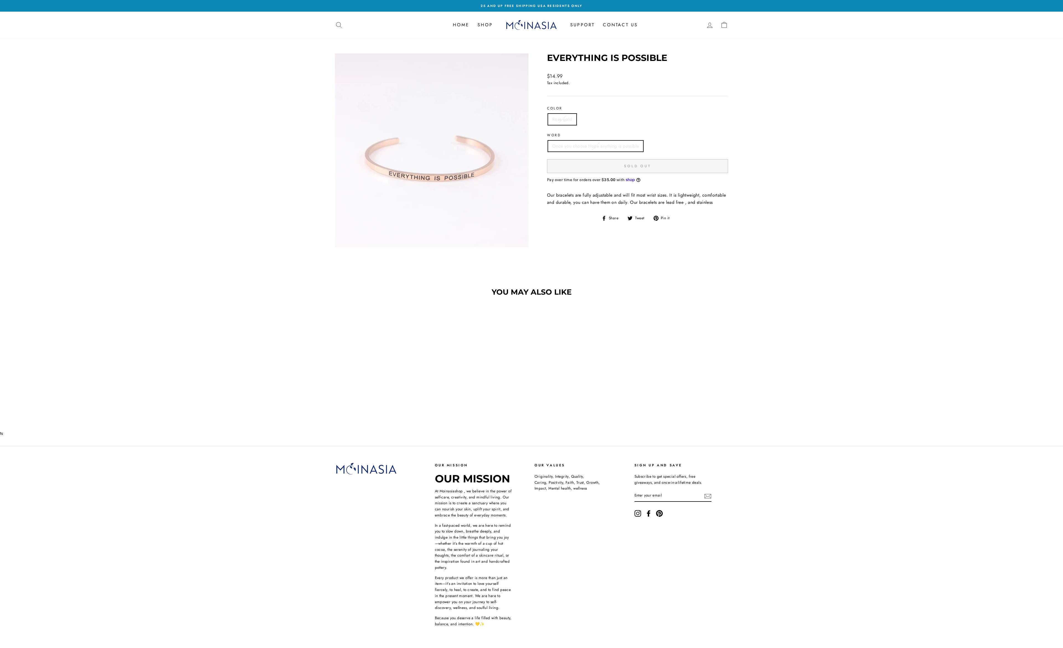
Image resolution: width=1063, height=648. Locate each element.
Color (555, 108)
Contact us (620, 25)
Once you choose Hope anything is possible (595, 146)
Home (461, 25)
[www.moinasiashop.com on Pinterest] (659, 513)
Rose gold (562, 119)
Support (582, 25)
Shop (485, 25)
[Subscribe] (707, 495)
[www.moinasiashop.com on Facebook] (648, 513)
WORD (554, 135)
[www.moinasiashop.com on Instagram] (637, 513)
